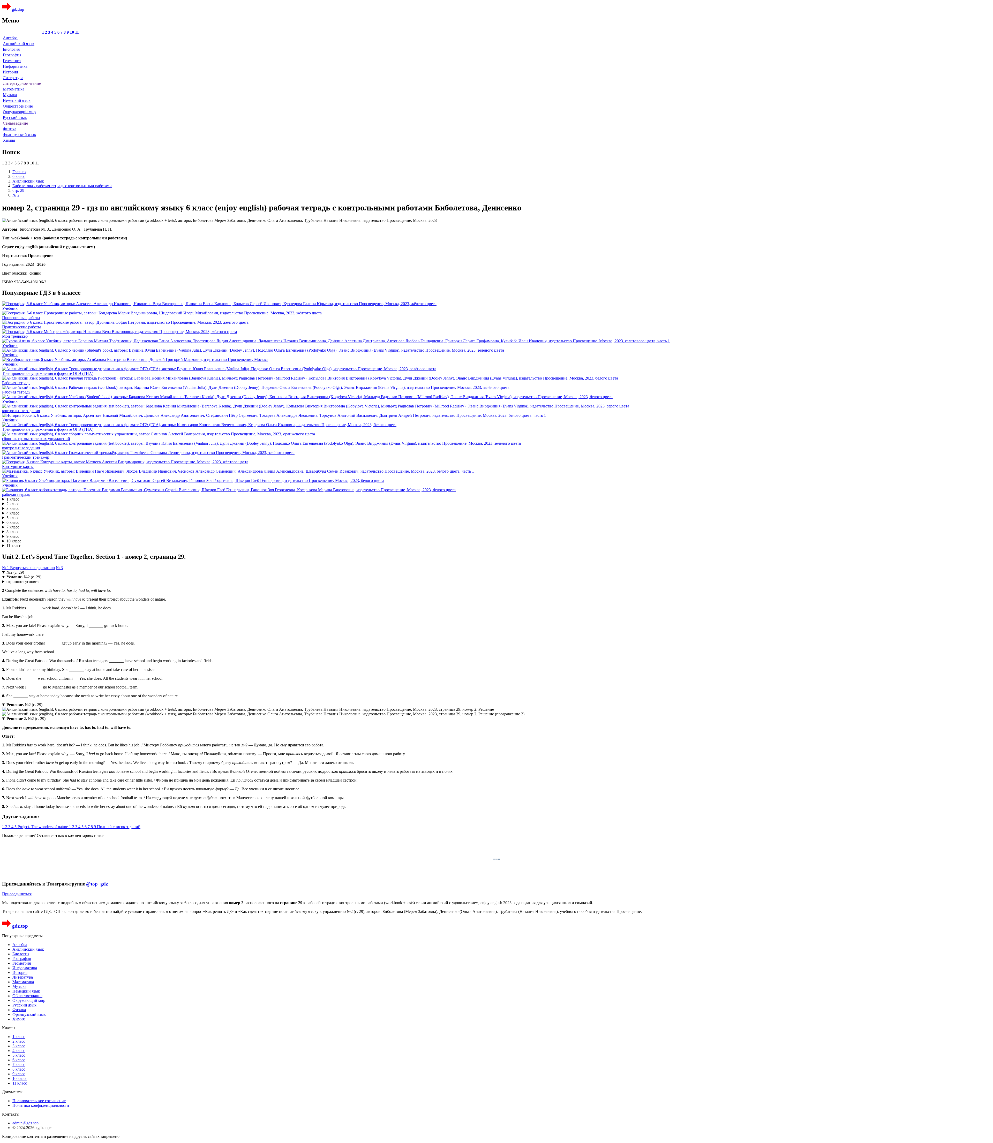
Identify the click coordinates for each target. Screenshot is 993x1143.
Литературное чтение (22, 83)
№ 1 (6, 567)
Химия (9, 140)
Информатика (15, 66)
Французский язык (19, 134)
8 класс (12, 531)
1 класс (12, 499)
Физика (9, 129)
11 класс (13, 545)
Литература (13, 77)
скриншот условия (22, 581)
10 (72, 32)
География (12, 55)
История (10, 72)
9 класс (12, 536)
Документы (12, 1092)
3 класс (12, 508)
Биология (11, 49)
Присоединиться (17, 894)
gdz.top (17, 9)
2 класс (12, 504)
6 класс (12, 522)
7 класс (12, 527)
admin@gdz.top (25, 1123)
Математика (13, 89)
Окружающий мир (19, 112)
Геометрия (12, 60)
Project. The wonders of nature (43, 826)
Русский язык (15, 117)
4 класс (12, 513)
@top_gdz (97, 884)
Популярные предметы (22, 936)
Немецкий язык (17, 100)
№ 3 (59, 567)
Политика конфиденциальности (40, 1105)
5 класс (12, 518)
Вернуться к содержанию (32, 567)
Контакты (10, 1114)
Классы (8, 1028)
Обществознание (18, 106)
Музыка (10, 95)
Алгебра (10, 38)
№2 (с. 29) (15, 572)
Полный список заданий (118, 826)
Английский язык (18, 43)
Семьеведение (15, 123)
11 (77, 32)
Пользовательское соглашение (39, 1101)
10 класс (13, 541)
